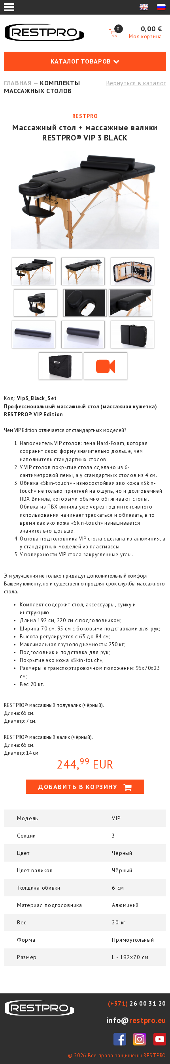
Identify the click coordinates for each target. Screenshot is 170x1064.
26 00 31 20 (137, 1003)
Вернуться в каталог (136, 83)
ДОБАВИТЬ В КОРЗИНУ (78, 787)
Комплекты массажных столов (42, 87)
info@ (136, 1020)
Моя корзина (145, 36)
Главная (18, 83)
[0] (113, 33)
